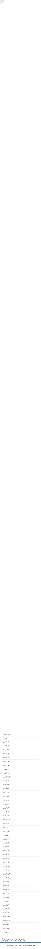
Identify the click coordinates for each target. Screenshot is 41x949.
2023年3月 (6, 808)
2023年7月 (6, 792)
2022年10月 (6, 827)
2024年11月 (6, 734)
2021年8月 (6, 882)
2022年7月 (6, 839)
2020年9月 (6, 924)
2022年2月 (6, 858)
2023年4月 (6, 804)
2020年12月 (6, 913)
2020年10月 (6, 920)
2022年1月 (6, 862)
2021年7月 (6, 886)
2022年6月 (6, 843)
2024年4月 (6, 757)
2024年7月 (6, 750)
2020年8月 (6, 928)
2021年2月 (6, 905)
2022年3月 (6, 855)
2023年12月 (6, 773)
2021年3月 (6, 901)
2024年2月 (6, 765)
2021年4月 (6, 897)
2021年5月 (6, 893)
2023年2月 (6, 812)
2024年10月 (6, 738)
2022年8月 (6, 835)
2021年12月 (6, 866)
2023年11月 (6, 777)
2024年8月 (6, 746)
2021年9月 (6, 878)
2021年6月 (6, 889)
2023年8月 (6, 789)
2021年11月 (6, 870)
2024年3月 (6, 761)
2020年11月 (6, 917)
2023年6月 (6, 796)
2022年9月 (6, 831)
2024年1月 (6, 769)
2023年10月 (6, 781)
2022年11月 (6, 823)
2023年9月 (6, 785)
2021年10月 (6, 874)
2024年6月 (6, 754)
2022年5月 (6, 847)
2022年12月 (6, 820)
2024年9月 (6, 742)
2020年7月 (6, 932)
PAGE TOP (38, 918)
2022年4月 (6, 851)
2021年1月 (6, 909)
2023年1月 (6, 816)
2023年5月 (6, 800)
